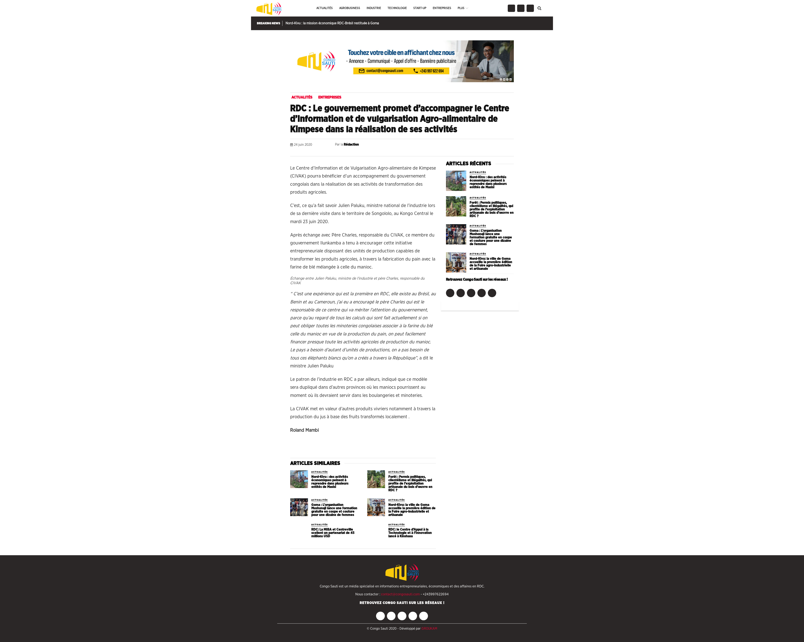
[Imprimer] (499, 145)
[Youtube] (492, 293)
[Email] (490, 145)
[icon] (542, 8)
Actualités (301, 97)
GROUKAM (429, 628)
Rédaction (351, 144)
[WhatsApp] (470, 145)
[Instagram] (520, 8)
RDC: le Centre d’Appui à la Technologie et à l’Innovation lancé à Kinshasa (410, 533)
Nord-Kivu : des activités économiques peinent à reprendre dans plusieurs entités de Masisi (329, 482)
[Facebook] (511, 8)
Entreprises (329, 97)
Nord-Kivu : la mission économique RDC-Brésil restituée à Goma (332, 23)
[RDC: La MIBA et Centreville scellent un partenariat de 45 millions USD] (299, 532)
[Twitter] (530, 8)
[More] (509, 145)
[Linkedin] (480, 145)
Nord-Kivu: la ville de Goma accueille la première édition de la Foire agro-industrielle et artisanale (412, 510)
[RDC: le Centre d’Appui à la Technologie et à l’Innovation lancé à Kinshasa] (376, 532)
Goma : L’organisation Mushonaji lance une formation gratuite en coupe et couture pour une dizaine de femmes (334, 510)
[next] (546, 23)
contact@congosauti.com (400, 594)
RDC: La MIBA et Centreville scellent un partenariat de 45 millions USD (332, 533)
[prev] (541, 23)
